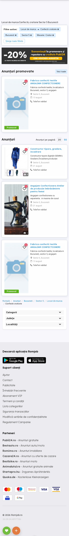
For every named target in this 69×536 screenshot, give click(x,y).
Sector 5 (26, 35)
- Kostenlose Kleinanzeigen (26, 477)
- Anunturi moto (20, 461)
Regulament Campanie (17, 422)
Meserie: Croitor (44, 35)
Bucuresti (9, 35)
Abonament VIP (12, 395)
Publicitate (9, 385)
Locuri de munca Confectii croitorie (39, 29)
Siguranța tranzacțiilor (16, 411)
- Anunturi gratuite (21, 440)
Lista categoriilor (13, 406)
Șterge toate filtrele (14, 41)
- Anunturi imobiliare (22, 450)
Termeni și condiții (13, 401)
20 (59, 139)
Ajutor (6, 374)
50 (65, 139)
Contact (7, 380)
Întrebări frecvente (14, 390)
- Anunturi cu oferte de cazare (29, 456)
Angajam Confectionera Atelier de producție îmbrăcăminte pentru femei (47, 188)
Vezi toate (61, 71)
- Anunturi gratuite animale (28, 466)
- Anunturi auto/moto (24, 445)
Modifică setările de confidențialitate (25, 416)
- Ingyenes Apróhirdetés (26, 471)
